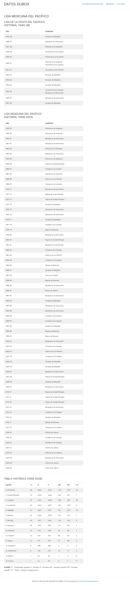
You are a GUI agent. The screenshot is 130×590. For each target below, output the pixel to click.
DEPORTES (110, 4)
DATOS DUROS (16, 4)
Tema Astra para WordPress (88, 581)
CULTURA (120, 4)
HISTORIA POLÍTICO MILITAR (92, 4)
